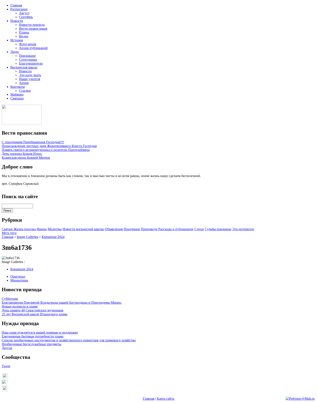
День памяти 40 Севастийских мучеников (32, 310)
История (16, 40)
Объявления (114, 229)
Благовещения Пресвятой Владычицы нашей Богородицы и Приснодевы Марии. (62, 302)
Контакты (17, 87)
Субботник (10, 298)
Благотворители (31, 63)
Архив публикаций (33, 48)
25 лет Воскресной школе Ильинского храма (34, 314)
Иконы (42, 229)
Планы (24, 32)
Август (24, 13)
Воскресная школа (23, 67)
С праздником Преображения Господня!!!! (33, 142)
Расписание (19, 9)
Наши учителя (29, 79)
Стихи (199, 229)
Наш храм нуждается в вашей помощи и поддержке (40, 332)
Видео (23, 36)
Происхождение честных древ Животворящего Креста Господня (49, 146)
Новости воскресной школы (83, 229)
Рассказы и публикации (175, 229)
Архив (24, 83)
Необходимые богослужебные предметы (31, 344)
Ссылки (25, 90)
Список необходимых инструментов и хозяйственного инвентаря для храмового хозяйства (69, 340)
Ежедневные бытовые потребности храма (32, 336)
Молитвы (55, 229)
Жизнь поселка (25, 229)
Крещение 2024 (53, 237)
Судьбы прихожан (218, 229)
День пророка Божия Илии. (22, 154)
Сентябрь (26, 17)
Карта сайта (165, 398)
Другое (7, 348)
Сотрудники (28, 59)
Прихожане (27, 56)
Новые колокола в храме (20, 306)
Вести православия (33, 28)
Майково (17, 94)
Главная (16, 5)
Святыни (17, 98)
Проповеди (149, 229)
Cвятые (8, 229)
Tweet (6, 366)
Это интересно (243, 229)
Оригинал (17, 276)
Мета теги (9, 233)
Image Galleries (27, 237)
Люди (14, 52)
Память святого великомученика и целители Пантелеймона (46, 150)
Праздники (132, 229)
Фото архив (27, 44)
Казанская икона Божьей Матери (26, 157)
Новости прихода (32, 24)
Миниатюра (19, 280)
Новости (16, 21)
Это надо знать (30, 75)
